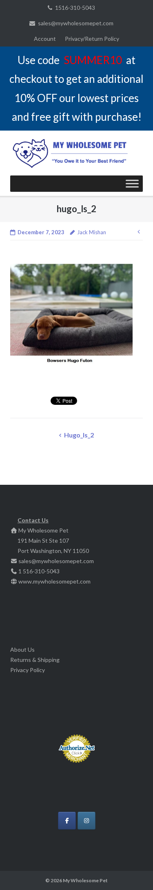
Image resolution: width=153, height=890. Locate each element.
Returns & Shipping (35, 659)
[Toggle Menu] (132, 183)
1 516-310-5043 (39, 571)
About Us (22, 649)
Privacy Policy (27, 669)
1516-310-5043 (75, 7)
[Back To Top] (133, 870)
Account (45, 38)
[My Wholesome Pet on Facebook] (67, 821)
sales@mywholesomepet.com (75, 23)
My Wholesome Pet (85, 880)
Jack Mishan (91, 232)
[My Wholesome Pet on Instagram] (86, 821)
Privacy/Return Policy (92, 38)
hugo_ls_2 (79, 435)
